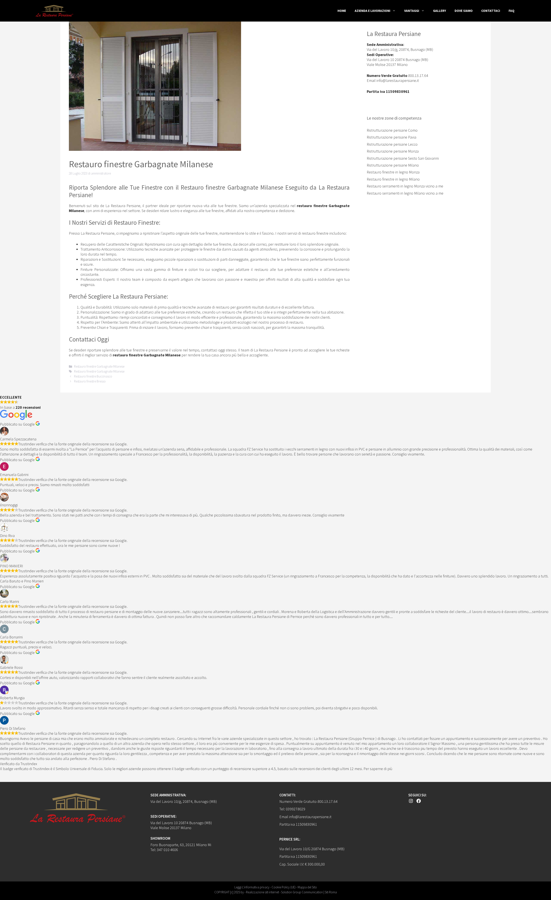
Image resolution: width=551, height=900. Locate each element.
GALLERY (439, 11)
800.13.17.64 (418, 75)
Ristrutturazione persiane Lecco (392, 144)
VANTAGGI (411, 11)
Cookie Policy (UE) (284, 887)
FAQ (511, 11)
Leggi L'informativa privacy (251, 887)
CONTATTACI (490, 11)
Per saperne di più (378, 768)
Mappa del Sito (307, 887)
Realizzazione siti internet (262, 892)
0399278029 (295, 808)
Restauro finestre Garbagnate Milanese (99, 366)
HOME (341, 11)
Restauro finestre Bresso (90, 381)
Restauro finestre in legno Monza (393, 172)
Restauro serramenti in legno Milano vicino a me (405, 193)
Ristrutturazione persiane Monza (393, 151)
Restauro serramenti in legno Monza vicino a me (405, 186)
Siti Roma (331, 892)
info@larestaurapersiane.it (397, 80)
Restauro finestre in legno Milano (393, 179)
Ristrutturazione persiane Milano (393, 165)
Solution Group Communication (302, 892)
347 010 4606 (167, 849)
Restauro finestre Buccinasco (93, 376)
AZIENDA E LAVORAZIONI (372, 11)
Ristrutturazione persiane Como (392, 130)
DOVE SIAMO (464, 11)
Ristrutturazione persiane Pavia (391, 137)
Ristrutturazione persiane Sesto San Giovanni (403, 158)
